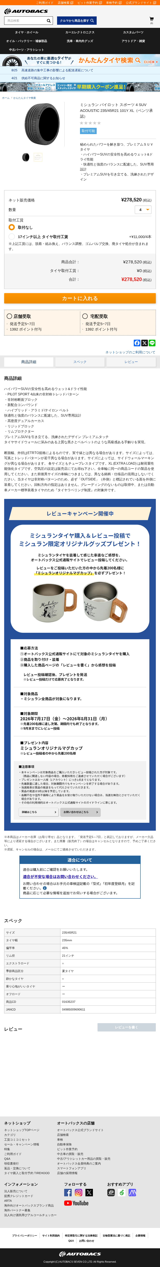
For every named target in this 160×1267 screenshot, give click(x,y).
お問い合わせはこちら (76, 812)
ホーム (6, 97)
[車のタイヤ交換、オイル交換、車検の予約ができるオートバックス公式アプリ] (111, 1192)
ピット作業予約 (88, 2)
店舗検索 (63, 2)
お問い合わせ (86, 1240)
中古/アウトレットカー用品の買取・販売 (83, 1158)
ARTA (8, 1200)
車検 (60, 1139)
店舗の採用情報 (67, 1173)
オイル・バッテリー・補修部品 (26, 41)
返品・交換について (17, 1168)
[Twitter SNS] (89, 1192)
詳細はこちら (29, 812)
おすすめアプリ (120, 1184)
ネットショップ (17, 1123)
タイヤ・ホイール (26, 32)
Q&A (7, 1158)
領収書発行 (11, 1163)
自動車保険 (64, 1144)
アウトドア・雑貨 (133, 41)
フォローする (75, 1184)
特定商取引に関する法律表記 (81, 1235)
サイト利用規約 (51, 1235)
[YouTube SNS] (76, 1203)
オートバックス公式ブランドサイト (80, 1130)
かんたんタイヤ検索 (24, 97)
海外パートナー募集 (17, 1210)
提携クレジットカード (18, 1196)
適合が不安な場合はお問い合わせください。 (60, 876)
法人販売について (16, 1191)
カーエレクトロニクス (80, 32)
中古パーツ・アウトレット (26, 49)
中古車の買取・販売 (70, 1154)
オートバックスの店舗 (76, 1123)
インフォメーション (21, 1184)
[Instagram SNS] (78, 1192)
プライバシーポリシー (24, 1235)
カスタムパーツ (133, 32)
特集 (7, 1149)
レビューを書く (126, 1027)
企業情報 (140, 1235)
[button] (25, 157)
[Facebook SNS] (68, 1192)
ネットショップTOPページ (21, 1130)
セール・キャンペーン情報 (21, 1144)
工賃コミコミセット (17, 1139)
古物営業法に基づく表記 (116, 1235)
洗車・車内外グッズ (80, 41)
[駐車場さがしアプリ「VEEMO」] (121, 1192)
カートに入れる (80, 298)
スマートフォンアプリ (71, 1168)
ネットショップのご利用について (130, 352)
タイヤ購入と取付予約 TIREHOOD (27, 1173)
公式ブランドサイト (139, 2)
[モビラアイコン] (132, 1192)
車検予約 (112, 2)
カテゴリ (10, 1134)
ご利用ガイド (45, 2)
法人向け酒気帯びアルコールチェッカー (30, 1215)
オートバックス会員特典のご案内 (79, 1163)
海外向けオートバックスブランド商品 (29, 1205)
